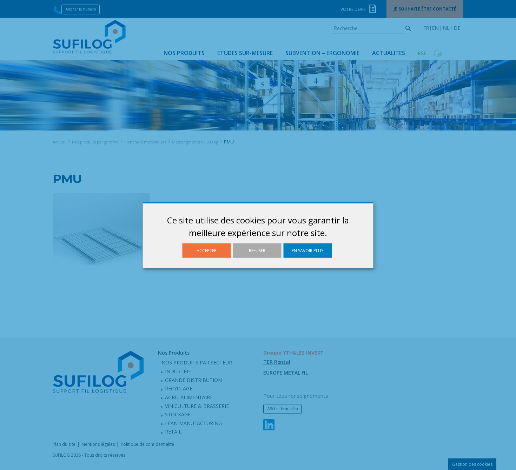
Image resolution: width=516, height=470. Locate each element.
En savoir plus (307, 251)
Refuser (257, 251)
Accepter (207, 251)
